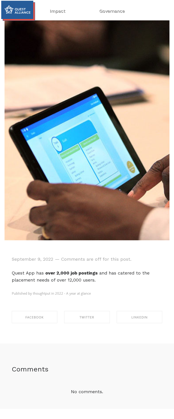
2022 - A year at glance (73, 293)
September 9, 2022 (32, 259)
